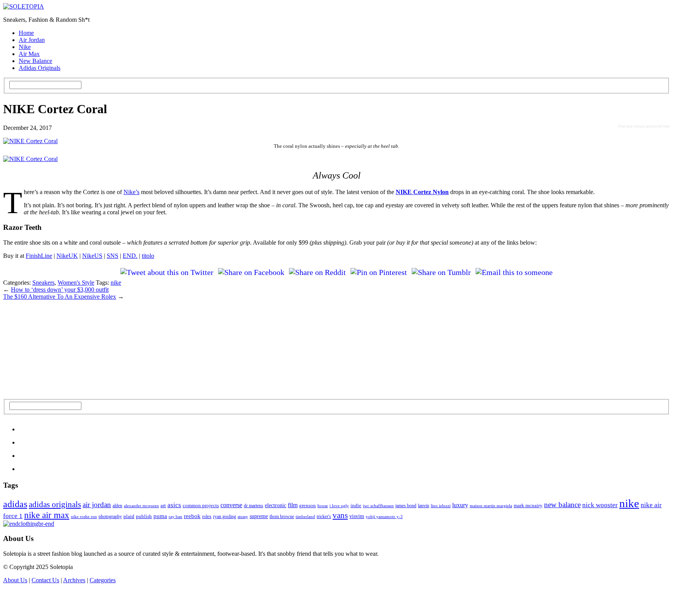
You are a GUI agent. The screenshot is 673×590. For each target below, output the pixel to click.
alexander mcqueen (141, 505)
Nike (25, 47)
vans (340, 515)
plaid (128, 516)
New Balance (35, 61)
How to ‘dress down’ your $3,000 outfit (60, 289)
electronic (275, 505)
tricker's (324, 516)
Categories (103, 580)
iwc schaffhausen (378, 505)
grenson (307, 505)
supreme (259, 516)
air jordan (97, 505)
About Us (15, 580)
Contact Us (45, 580)
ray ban (175, 516)
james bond (405, 505)
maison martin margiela (491, 505)
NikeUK (67, 255)
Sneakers (43, 282)
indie (356, 505)
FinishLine (39, 255)
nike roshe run (84, 516)
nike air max (46, 515)
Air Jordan (32, 40)
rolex (206, 516)
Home (26, 33)
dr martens (253, 505)
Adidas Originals (39, 68)
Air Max (29, 54)
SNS (112, 255)
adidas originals (55, 504)
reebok (192, 516)
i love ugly (339, 505)
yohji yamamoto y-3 (384, 516)
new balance (562, 505)
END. (130, 255)
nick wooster (600, 505)
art (163, 505)
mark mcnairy (528, 505)
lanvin (423, 505)
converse (231, 505)
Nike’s (131, 192)
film (293, 505)
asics (174, 505)
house (322, 506)
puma (160, 516)
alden (117, 505)
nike (116, 282)
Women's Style (76, 282)
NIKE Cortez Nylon (422, 192)
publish (144, 516)
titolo (148, 255)
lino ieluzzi (441, 505)
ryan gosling (224, 516)
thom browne (282, 516)
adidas (15, 504)
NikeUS (92, 255)
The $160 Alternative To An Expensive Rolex (59, 296)
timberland (305, 516)
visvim (356, 516)
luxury (460, 505)
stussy (243, 516)
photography (110, 516)
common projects (201, 505)
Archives (74, 580)
